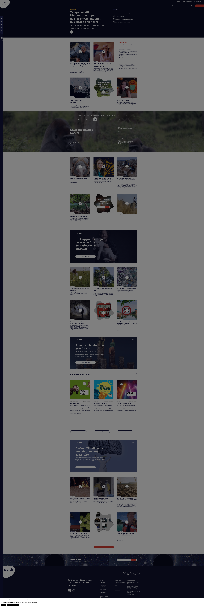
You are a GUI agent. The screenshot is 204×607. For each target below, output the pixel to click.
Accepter (3, 605)
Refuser (9, 605)
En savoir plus (15, 605)
